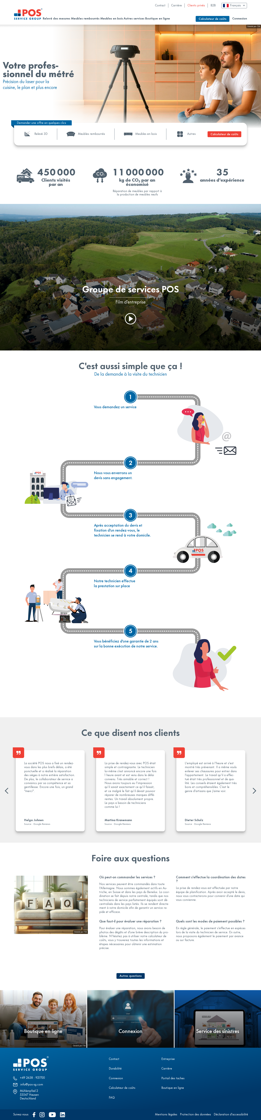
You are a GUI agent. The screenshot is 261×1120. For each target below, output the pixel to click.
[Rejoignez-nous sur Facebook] (34, 1114)
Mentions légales (166, 1114)
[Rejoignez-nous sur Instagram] (42, 1114)
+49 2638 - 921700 (32, 1078)
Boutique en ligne (172, 1088)
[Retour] (8, 791)
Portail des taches (172, 1078)
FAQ (112, 1097)
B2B (213, 5)
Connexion (239, 18)
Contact (160, 5)
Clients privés (196, 5)
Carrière (176, 5)
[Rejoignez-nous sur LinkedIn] (62, 1114)
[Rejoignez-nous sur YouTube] (52, 1114)
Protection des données (195, 1114)
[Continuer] (253, 791)
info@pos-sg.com (31, 1084)
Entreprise (168, 1059)
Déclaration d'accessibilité (231, 1114)
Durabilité (115, 1068)
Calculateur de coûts (122, 1088)
